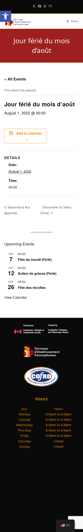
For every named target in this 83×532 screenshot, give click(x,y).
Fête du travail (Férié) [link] (35, 259)
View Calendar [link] (15, 297)
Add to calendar (29, 133)
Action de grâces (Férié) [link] (37, 273)
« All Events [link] (15, 79)
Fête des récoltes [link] (32, 287)
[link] (5, 16)
